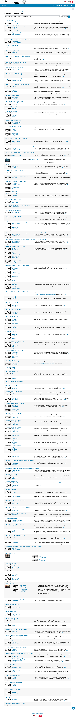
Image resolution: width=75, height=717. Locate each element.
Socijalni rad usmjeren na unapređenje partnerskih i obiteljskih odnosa (24, 546)
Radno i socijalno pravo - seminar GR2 (15, 350)
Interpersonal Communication (13, 120)
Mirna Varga (14, 98)
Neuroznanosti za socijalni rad (13, 199)
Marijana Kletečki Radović (17, 520)
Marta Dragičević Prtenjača (17, 144)
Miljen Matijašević (15, 58)
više (64, 23)
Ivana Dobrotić (15, 27)
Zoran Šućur (14, 167)
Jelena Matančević (15, 23)
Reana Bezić (13, 142)
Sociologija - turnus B (11, 583)
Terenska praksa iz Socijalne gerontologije (16, 647)
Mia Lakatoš (13, 131)
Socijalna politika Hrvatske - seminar (15, 403)
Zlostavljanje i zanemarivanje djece (14, 697)
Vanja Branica (14, 363)
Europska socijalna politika (12, 95)
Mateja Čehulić (42, 555)
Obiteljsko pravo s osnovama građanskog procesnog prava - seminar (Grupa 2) (26, 239)
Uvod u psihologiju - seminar (13, 670)
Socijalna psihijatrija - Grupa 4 (13, 434)
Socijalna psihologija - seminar (13, 447)
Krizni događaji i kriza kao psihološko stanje (47, 294)
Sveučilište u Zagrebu (20, 11)
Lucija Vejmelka (15, 123)
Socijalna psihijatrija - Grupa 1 (13, 413)
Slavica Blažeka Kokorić (16, 34)
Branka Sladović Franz (16, 122)
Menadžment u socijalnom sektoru (14, 170)
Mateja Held (14, 318)
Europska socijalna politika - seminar (15, 101)
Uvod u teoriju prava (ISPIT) (13, 675)
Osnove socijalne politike (12, 302)
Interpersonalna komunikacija (13, 126)
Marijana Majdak (15, 41)
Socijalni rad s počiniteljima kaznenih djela (16, 513)
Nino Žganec (14, 91)
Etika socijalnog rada (11, 90)
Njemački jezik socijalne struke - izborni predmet (18, 205)
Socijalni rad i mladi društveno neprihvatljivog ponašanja (20, 460)
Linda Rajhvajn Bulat (16, 292)
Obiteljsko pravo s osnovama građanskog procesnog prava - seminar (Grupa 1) (26, 232)
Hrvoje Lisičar (14, 115)
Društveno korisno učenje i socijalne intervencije (18, 39)
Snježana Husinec (15, 206)
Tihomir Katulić (14, 118)
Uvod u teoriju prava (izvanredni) (14, 682)
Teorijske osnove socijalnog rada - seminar (16, 629)
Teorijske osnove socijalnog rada (14, 624)
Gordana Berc (14, 298)
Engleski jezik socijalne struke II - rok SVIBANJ (17, 84)
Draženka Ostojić (14, 417)
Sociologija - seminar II (11, 563)
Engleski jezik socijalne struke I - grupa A (16, 62)
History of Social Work (11, 106)
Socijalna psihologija (11, 441)
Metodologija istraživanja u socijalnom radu (17, 181)
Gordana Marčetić (15, 256)
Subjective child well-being (12, 604)
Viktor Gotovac (15, 333)
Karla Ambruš (14, 645)
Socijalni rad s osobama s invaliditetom (16, 500)
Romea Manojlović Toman (17, 254)
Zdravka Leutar (15, 47)
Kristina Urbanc (15, 521)
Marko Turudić (15, 323)
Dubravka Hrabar (15, 224)
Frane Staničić (14, 320)
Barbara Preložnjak (15, 230)
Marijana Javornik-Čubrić (17, 74)
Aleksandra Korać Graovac (17, 226)
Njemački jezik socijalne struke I (14, 210)
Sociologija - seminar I (11, 553)
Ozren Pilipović (15, 286)
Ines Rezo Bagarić (15, 134)
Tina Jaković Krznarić (15, 184)
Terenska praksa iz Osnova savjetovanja (16, 640)
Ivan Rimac (13, 189)
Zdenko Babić (14, 52)
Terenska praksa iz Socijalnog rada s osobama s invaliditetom (21, 653)
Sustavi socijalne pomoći (12, 618)
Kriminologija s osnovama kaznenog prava (16, 138)
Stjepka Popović (42, 559)
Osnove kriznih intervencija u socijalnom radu (17, 291)
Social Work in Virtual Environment (14, 381)
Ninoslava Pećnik (15, 442)
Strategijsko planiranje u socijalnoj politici (16, 599)
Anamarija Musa (15, 257)
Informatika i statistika (11, 111)
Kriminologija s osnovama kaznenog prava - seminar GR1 (20, 146)
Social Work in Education (12, 377)
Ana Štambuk (14, 388)
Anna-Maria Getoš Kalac (16, 141)
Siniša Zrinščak (42, 560)
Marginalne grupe (10, 165)
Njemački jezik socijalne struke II (14, 216)
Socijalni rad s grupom (11, 481)
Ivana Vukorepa (15, 337)
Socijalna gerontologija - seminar (14, 391)
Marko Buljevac (15, 502)
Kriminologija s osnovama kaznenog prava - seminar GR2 (20, 152)
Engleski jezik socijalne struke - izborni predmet (18, 56)
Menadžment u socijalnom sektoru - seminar (17, 176)
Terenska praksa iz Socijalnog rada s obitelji (17, 635)
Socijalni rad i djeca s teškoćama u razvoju (16, 454)
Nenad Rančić (14, 287)
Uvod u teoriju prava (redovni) (13, 689)
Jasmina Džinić (14, 248)
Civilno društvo (9, 20)
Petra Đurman (14, 261)
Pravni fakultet (29, 11)
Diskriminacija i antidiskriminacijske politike (17, 26)
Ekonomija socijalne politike (13, 51)
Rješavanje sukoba (10, 360)
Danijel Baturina (15, 166)
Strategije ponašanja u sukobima (47, 363)
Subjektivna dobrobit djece (12, 611)
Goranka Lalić (14, 253)
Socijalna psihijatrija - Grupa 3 (13, 427)
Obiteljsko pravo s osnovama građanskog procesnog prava (21, 221)
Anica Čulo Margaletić (16, 223)
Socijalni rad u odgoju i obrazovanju (15, 524)
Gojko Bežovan (15, 21)
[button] (53, 5)
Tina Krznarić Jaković (15, 186)
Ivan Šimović (14, 228)
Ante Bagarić (14, 475)
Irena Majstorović (15, 227)
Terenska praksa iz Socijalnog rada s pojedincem (18, 659)
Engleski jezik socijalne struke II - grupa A (16, 73)
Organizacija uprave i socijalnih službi (15, 246)
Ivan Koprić (14, 252)
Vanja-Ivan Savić (15, 680)
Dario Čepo (41, 556)
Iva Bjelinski (13, 338)
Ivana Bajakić (14, 284)
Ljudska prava (9, 158)
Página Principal (7, 11)
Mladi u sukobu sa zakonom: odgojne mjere (17, 194)
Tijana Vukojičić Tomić (16, 260)
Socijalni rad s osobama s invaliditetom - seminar (18, 507)
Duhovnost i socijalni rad (12, 45)
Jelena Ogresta (15, 183)
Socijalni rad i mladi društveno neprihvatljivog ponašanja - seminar (22, 468)
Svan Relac (13, 695)
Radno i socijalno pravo (12, 331)
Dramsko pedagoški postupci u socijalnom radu (18, 32)
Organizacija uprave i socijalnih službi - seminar (18, 265)
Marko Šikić (14, 322)
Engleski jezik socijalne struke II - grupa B (16, 79)
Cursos (13, 11)
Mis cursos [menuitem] (3, 5)
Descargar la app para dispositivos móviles (37, 712)
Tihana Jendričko (14, 416)
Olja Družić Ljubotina (16, 373)
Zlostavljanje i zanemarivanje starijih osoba (16, 703)
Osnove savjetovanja (11, 297)
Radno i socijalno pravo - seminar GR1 (15, 341)
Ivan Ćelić (13, 478)
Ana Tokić (13, 443)
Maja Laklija (14, 492)
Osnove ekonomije (10, 283)
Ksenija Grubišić (15, 577)
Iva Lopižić (13, 262)
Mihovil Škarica (15, 258)
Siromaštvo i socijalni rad (12, 371)
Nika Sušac (13, 466)
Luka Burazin (14, 677)
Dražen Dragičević (15, 112)
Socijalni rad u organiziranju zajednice (15, 529)
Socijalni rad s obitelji (11, 489)
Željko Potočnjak (15, 335)
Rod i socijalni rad (10, 367)
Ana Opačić (14, 531)
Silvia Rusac (14, 387)
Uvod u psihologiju (10, 664)
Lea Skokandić (14, 191)
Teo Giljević (14, 250)
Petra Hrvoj (13, 129)
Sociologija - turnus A (11, 572)
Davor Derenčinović (16, 140)
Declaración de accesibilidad (37, 713)
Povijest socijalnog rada (12, 326)
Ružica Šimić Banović (15, 288)
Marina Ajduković (15, 108)
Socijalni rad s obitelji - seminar (13, 495)
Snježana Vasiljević (15, 30)
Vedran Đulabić (15, 249)
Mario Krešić (14, 678)
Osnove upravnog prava (12, 316)
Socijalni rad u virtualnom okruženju (15, 541)
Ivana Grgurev (14, 28)
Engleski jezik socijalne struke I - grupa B (16, 67)
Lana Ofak (14, 319)
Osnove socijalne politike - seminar (14, 309)
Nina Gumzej (14, 114)
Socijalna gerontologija (11, 385)
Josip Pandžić (14, 410)
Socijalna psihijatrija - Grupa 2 (13, 420)
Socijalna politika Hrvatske (12, 396)
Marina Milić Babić (15, 299)
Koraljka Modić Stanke (16, 42)
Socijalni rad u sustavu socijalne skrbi (15, 535)
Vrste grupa (61, 482)
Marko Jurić (13, 116)
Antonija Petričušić (34, 159)
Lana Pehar (13, 188)
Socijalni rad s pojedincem (12, 518)
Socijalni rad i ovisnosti (11, 474)
